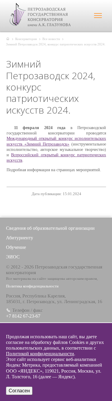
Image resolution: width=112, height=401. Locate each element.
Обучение (16, 247)
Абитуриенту (19, 237)
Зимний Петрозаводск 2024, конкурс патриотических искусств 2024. (55, 44)
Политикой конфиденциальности (40, 353)
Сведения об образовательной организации (50, 228)
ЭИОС (13, 256)
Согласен (19, 390)
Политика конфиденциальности (32, 286)
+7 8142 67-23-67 (23, 316)
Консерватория (26, 39)
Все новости (51, 39)
